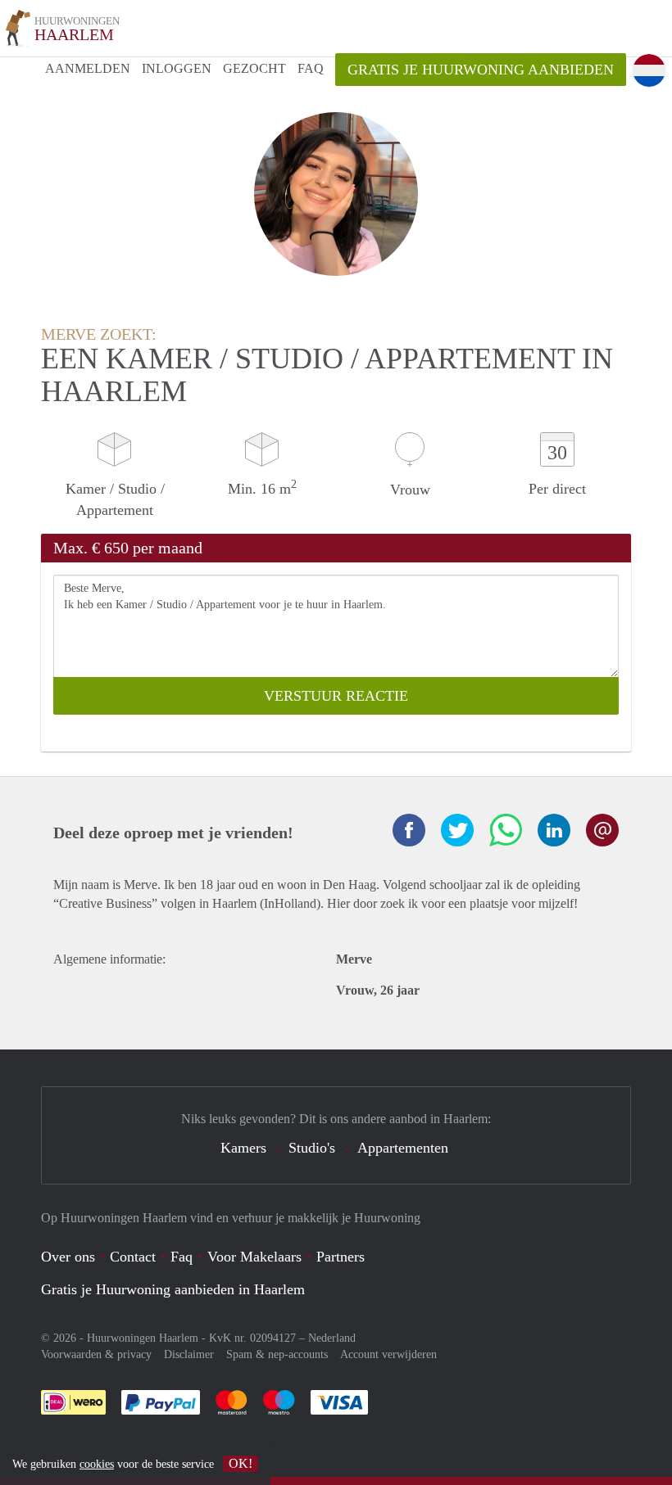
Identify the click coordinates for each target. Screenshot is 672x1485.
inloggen (176, 68)
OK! (240, 1463)
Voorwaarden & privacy (96, 1354)
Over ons (68, 1256)
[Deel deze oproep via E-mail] (602, 830)
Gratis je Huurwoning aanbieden (480, 69)
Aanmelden (87, 68)
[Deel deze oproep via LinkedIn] (554, 830)
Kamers (243, 1148)
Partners (340, 1256)
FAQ (310, 68)
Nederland (332, 1338)
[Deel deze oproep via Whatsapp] (505, 830)
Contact (133, 1256)
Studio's (311, 1148)
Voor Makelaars (254, 1256)
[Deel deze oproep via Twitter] (457, 830)
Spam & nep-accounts (277, 1354)
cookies (96, 1464)
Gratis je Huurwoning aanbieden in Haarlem (173, 1289)
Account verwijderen (388, 1354)
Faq (181, 1256)
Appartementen (402, 1148)
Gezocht (254, 68)
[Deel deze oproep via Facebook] (409, 830)
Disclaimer (189, 1354)
